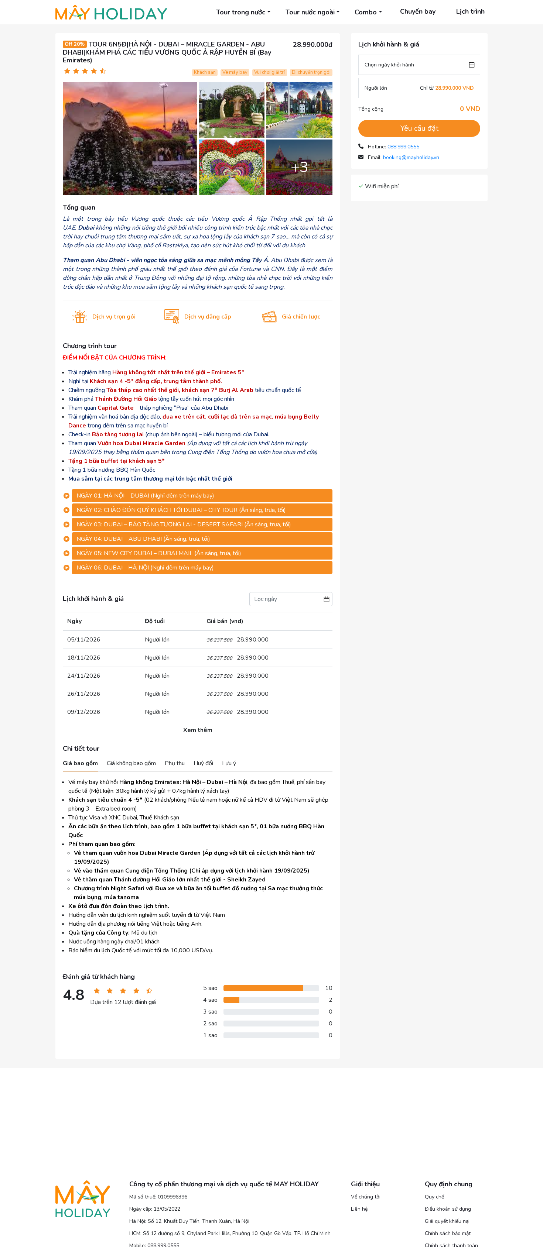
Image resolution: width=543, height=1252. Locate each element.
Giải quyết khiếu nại (447, 1221)
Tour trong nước (240, 12)
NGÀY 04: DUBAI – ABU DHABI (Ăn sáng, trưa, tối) (143, 539)
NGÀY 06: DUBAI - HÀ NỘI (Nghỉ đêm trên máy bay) (145, 568)
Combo (366, 12)
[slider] (85, 71)
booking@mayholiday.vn (411, 157)
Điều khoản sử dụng (448, 1209)
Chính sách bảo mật (448, 1233)
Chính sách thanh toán (451, 1245)
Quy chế (434, 1196)
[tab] (202, 495)
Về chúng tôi (365, 1196)
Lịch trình (470, 11)
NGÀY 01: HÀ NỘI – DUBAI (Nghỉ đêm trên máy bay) (145, 496)
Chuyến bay (418, 11)
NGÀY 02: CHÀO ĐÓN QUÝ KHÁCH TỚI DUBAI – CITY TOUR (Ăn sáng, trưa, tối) (181, 510)
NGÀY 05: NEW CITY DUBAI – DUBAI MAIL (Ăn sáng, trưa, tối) (158, 553)
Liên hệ (359, 1209)
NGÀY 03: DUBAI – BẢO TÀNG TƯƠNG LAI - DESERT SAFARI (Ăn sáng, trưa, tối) (183, 524)
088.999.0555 (403, 146)
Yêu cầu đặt (419, 128)
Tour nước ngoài (310, 12)
